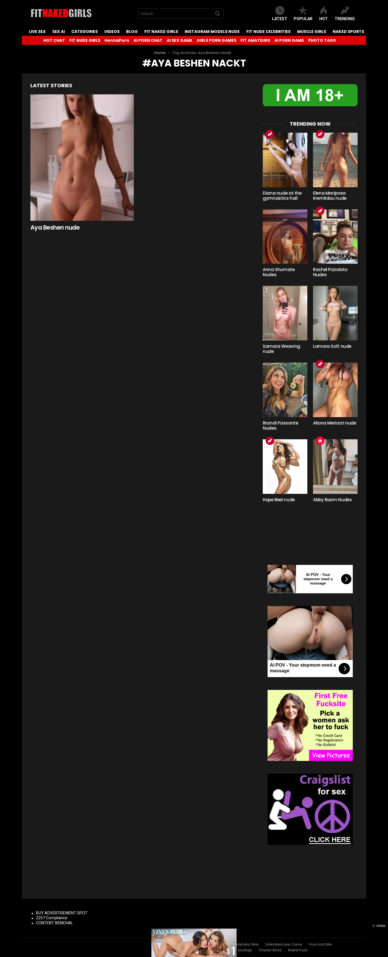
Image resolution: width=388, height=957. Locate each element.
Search (217, 15)
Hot (323, 18)
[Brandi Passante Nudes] (285, 390)
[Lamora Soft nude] (335, 313)
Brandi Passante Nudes (280, 425)
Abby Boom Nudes (332, 500)
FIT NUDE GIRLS (84, 40)
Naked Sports (348, 31)
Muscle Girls (311, 31)
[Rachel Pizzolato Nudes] (335, 236)
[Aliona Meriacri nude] (335, 390)
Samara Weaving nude (281, 348)
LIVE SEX (37, 31)
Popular (303, 18)
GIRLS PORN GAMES (216, 40)
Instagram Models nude (212, 31)
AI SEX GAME (179, 40)
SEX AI (58, 31)
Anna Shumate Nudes (279, 272)
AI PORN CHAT (147, 40)
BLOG (132, 31)
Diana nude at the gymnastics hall (282, 195)
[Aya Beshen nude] (82, 157)
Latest (279, 18)
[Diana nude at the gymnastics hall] (285, 160)
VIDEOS (112, 31)
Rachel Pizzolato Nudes (330, 272)
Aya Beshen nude (55, 227)
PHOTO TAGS (322, 40)
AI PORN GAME (289, 40)
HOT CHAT (54, 40)
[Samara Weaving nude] (285, 313)
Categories (84, 31)
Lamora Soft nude (332, 346)
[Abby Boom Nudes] (335, 466)
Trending (345, 18)
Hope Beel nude (279, 500)
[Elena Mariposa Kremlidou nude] (335, 160)
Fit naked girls (161, 31)
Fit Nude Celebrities (268, 31)
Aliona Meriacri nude (334, 423)
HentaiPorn (117, 40)
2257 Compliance (51, 918)
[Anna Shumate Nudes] (285, 236)
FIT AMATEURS (255, 40)
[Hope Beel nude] (285, 466)
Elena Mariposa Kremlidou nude (330, 195)
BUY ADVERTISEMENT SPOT (61, 913)
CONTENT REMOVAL (54, 923)
